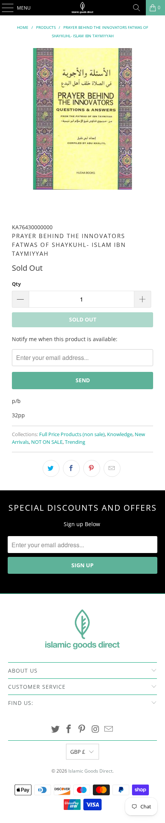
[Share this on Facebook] (71, 468)
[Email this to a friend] (112, 468)
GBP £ (77, 751)
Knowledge (119, 434)
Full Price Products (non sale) (72, 434)
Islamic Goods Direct (90, 771)
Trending (75, 442)
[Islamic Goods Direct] (82, 7)
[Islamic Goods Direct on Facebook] (68, 729)
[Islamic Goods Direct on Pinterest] (82, 729)
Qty (16, 283)
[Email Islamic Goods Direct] (109, 729)
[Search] (136, 7)
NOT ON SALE (47, 442)
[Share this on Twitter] (51, 468)
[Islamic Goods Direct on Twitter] (55, 729)
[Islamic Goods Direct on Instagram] (95, 729)
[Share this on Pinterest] (91, 468)
